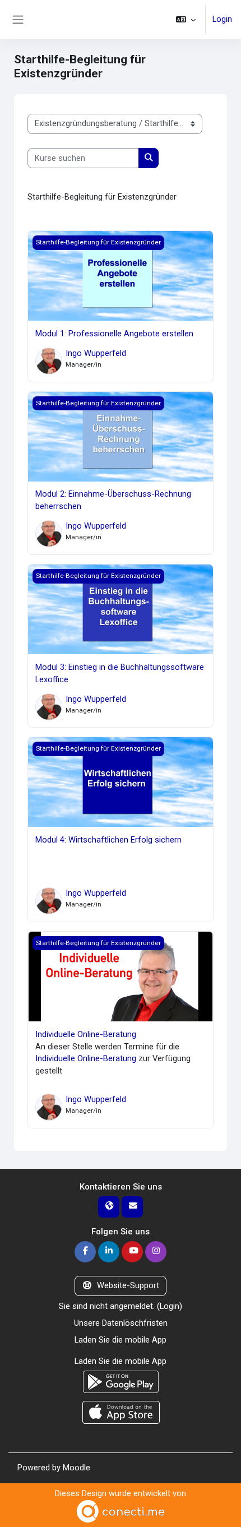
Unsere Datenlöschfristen (121, 1323)
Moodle (76, 1468)
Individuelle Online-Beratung (85, 1034)
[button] (186, 19)
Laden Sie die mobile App (120, 1340)
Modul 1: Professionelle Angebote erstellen (114, 333)
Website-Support (128, 1285)
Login (222, 19)
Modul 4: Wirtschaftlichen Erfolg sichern (108, 840)
